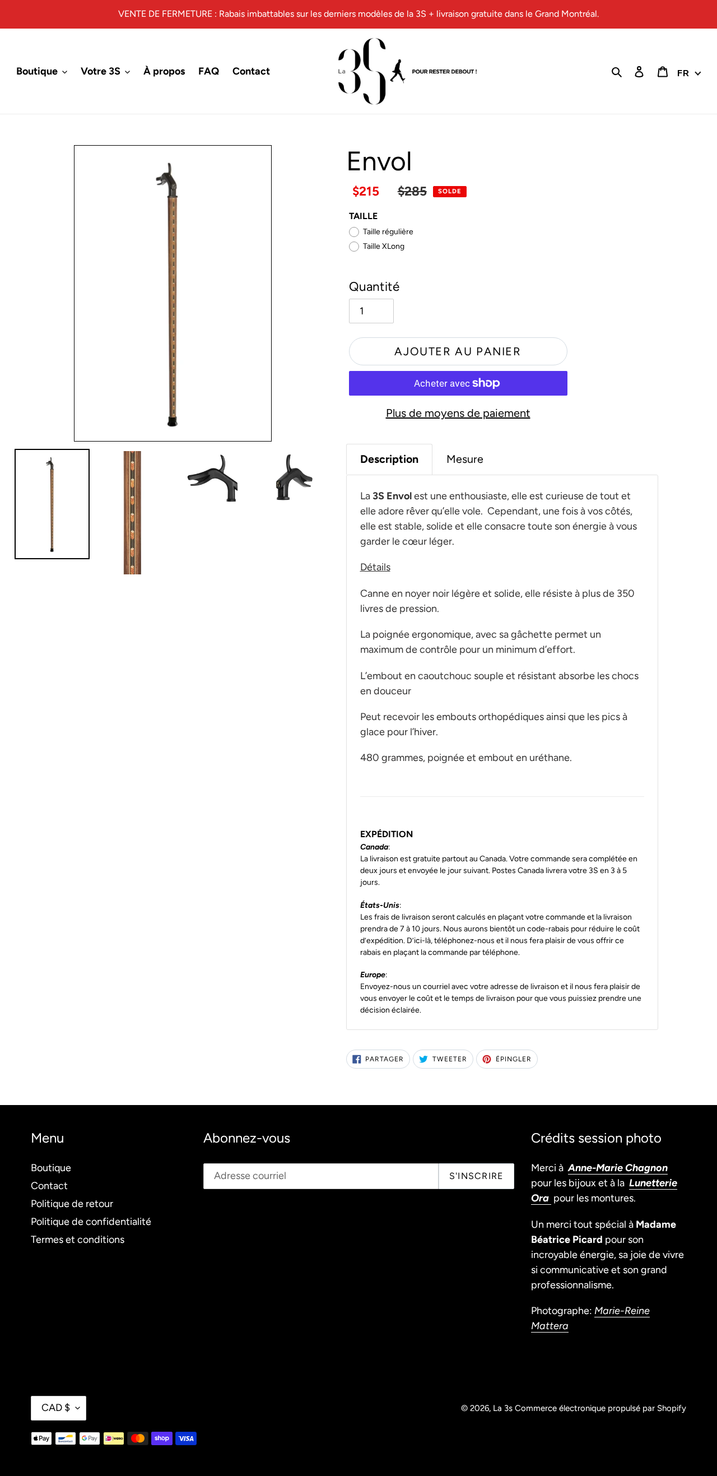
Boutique (51, 1168)
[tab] (389, 459)
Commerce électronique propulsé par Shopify (600, 1408)
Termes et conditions (77, 1239)
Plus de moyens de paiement (458, 413)
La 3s (503, 1408)
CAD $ (55, 1407)
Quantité (374, 286)
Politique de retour (72, 1203)
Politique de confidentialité (91, 1221)
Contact (49, 1186)
